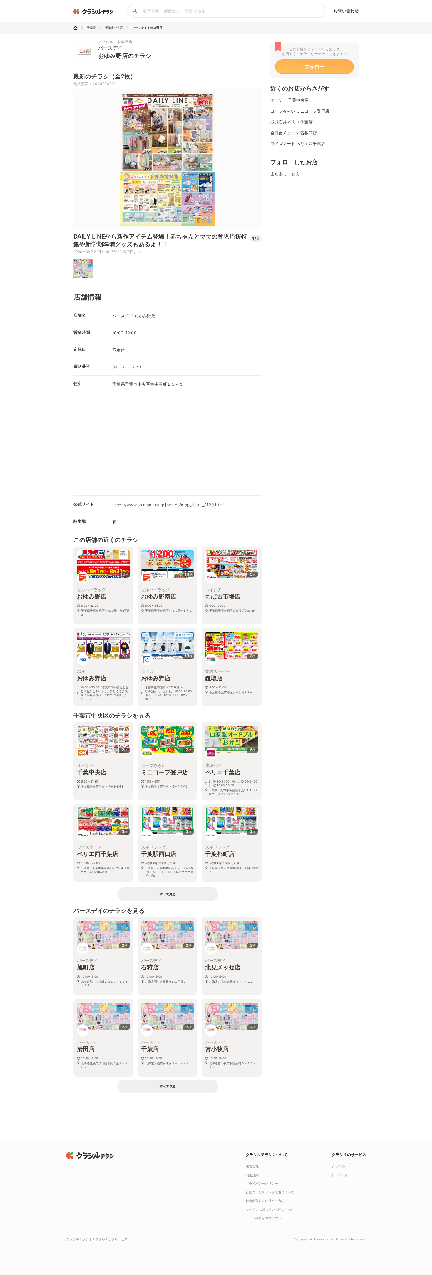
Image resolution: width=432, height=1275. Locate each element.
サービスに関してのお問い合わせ (270, 1209)
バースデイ (110, 48)
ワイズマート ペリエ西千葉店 (297, 143)
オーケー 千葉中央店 (289, 100)
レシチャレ (340, 1175)
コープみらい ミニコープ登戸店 (299, 110)
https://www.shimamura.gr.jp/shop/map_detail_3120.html (168, 504)
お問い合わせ (346, 10)
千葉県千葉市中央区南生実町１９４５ (147, 383)
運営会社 (252, 1166)
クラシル (338, 1166)
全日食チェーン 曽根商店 (293, 132)
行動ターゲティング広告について (270, 1192)
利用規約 (252, 1175)
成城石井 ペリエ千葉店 (291, 121)
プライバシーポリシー (262, 1184)
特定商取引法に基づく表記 (265, 1201)
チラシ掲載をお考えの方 (263, 1218)
